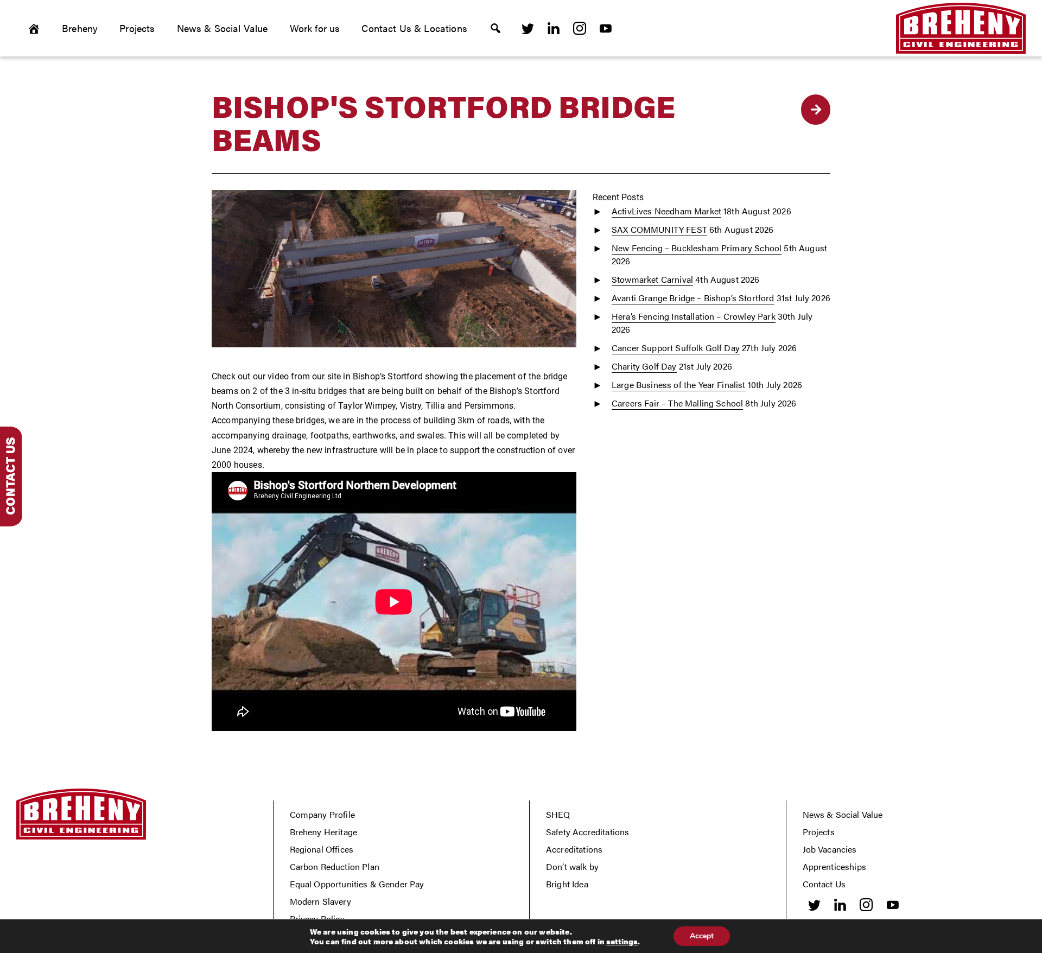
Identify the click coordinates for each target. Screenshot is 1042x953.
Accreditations (574, 849)
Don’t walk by (572, 866)
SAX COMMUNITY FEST (659, 229)
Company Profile (322, 814)
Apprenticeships (834, 866)
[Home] (33, 28)
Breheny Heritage (324, 831)
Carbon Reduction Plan (334, 866)
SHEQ (558, 814)
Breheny (80, 28)
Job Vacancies (830, 849)
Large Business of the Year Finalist (679, 384)
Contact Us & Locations (414, 28)
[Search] (495, 28)
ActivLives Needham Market (666, 211)
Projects (137, 28)
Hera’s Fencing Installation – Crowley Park (694, 316)
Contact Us (824, 884)
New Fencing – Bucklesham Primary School (697, 248)
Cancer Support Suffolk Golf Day (676, 347)
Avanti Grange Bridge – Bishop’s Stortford (693, 297)
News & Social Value (222, 28)
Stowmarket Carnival (652, 279)
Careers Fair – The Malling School (677, 403)
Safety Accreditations (587, 831)
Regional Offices (322, 849)
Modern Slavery (320, 901)
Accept (702, 936)
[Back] (815, 109)
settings (622, 941)
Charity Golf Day (644, 366)
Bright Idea (567, 884)
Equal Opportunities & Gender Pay (357, 884)
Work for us (315, 28)
